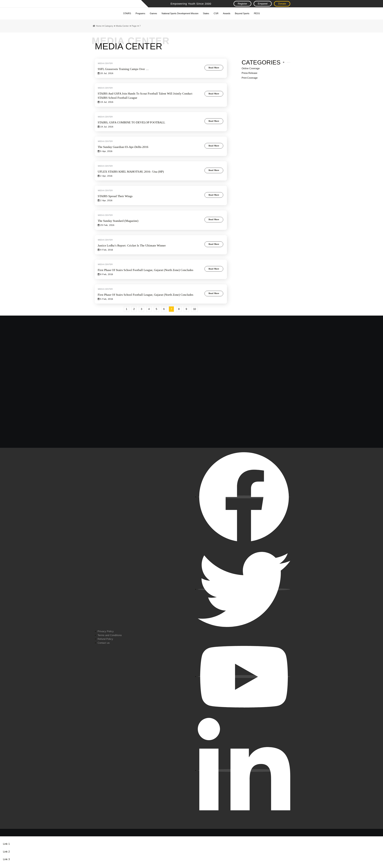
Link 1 (6, 843)
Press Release (249, 73)
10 (195, 308)
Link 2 (6, 851)
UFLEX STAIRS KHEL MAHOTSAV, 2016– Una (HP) (131, 171)
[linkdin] (244, 770)
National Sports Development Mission (180, 13)
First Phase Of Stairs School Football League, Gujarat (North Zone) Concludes (145, 270)
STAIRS (127, 13)
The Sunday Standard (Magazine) (118, 220)
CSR (216, 13)
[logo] (111, 3)
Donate (282, 3)
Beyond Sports (242, 13)
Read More (214, 68)
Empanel (263, 3)
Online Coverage (251, 68)
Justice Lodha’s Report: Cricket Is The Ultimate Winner (132, 245)
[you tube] (244, 676)
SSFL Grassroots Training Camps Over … (123, 69)
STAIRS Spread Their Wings (115, 196)
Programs (140, 13)
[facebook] (244, 496)
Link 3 (6, 859)
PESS (257, 13)
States (206, 13)
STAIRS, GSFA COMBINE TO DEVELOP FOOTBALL (131, 122)
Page (134, 26)
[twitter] (244, 589)
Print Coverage (250, 78)
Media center (122, 26)
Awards (226, 13)
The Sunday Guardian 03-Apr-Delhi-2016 (123, 147)
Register (242, 3)
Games (153, 13)
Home (99, 26)
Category (108, 26)
